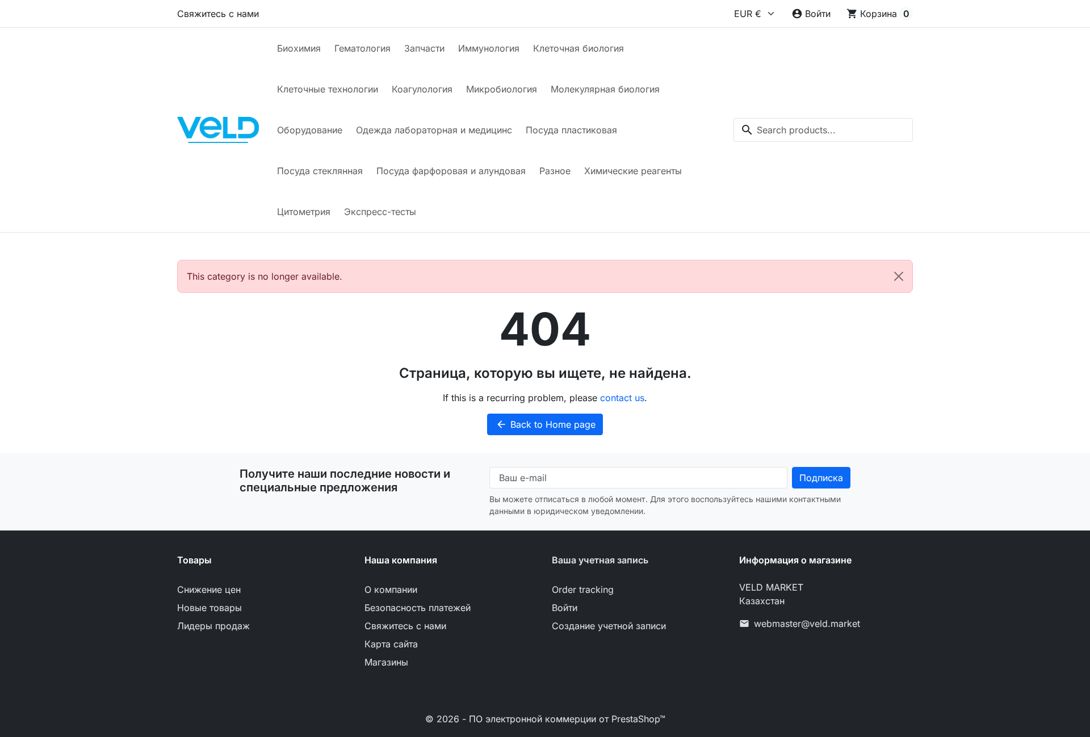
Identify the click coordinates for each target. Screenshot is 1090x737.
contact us (622, 397)
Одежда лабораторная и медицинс (434, 130)
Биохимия (299, 48)
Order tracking (583, 589)
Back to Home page (546, 424)
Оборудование (309, 130)
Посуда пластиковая (571, 130)
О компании (390, 589)
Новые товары (209, 607)
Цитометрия (303, 211)
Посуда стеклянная (320, 170)
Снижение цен (209, 589)
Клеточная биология (578, 48)
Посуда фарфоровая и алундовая (451, 170)
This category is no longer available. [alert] (264, 276)
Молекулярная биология (605, 89)
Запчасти (424, 48)
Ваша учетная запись (600, 560)
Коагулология (422, 89)
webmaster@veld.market (807, 623)
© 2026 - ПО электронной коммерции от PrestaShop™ (545, 719)
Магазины (386, 662)
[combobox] (823, 130)
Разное (555, 170)
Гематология (362, 48)
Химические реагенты (633, 170)
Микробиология (501, 89)
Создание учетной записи (609, 625)
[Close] (898, 276)
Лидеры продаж (213, 625)
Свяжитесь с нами (218, 13)
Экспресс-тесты (380, 211)
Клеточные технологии (327, 89)
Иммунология (488, 48)
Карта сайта (391, 644)
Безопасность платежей (417, 607)
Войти (564, 607)
